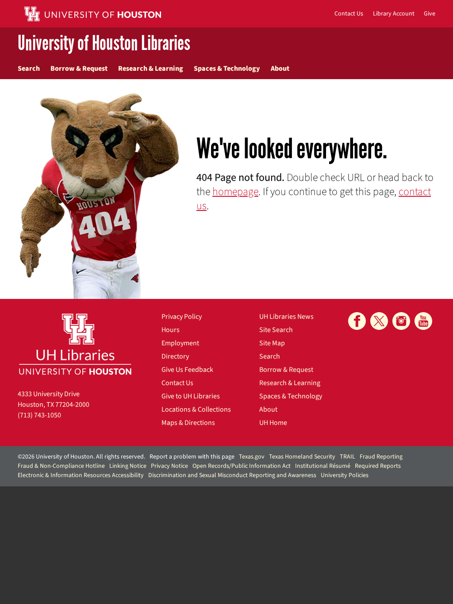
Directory (175, 356)
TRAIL (347, 456)
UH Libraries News (286, 316)
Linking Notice (127, 466)
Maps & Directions (188, 423)
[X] (379, 321)
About (280, 68)
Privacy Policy (181, 316)
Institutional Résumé (322, 466)
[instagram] (401, 321)
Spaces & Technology (227, 68)
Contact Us (177, 383)
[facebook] (357, 321)
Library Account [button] (394, 13)
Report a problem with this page (192, 456)
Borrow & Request (78, 68)
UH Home (273, 423)
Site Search (276, 330)
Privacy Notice (169, 466)
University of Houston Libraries (104, 43)
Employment (180, 343)
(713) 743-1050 (39, 415)
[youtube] (423, 321)
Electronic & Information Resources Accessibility (81, 475)
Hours (170, 330)
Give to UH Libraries (190, 396)
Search (29, 68)
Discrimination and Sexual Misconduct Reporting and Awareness (232, 475)
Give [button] (429, 13)
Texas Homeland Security (302, 456)
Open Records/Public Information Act (241, 466)
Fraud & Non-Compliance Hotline (61, 466)
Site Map (272, 343)
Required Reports (378, 466)
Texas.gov (252, 456)
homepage (235, 191)
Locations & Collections (196, 409)
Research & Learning (150, 68)
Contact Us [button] (348, 13)
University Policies (345, 475)
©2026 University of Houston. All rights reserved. (81, 456)
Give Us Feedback (187, 370)
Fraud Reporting (381, 456)
